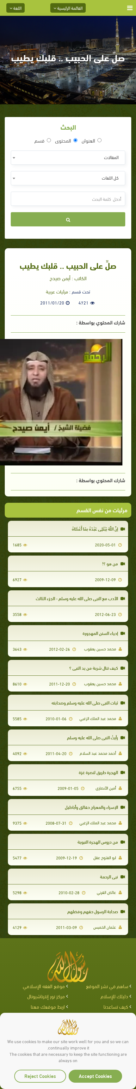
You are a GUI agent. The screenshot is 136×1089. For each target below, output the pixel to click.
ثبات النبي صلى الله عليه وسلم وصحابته (85, 702)
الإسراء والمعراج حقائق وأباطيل (92, 806)
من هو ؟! (110, 563)
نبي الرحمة (109, 876)
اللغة (17, 7)
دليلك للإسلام (114, 996)
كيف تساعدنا (115, 1006)
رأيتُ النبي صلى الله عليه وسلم (93, 737)
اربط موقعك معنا (48, 1006)
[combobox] (68, 158)
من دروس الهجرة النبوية (98, 841)
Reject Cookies (40, 1075)
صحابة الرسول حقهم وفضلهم (93, 911)
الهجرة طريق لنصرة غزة (99, 772)
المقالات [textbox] (111, 157)
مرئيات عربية (57, 291)
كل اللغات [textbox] (110, 177)
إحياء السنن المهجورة (101, 633)
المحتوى (63, 140)
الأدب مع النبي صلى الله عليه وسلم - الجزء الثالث (77, 598)
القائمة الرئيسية (69, 7)
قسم (39, 140)
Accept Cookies (95, 1075)
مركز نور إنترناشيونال (46, 996)
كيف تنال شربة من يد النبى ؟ (94, 667)
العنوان (88, 140)
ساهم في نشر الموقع (107, 985)
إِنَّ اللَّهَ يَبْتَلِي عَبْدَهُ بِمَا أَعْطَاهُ (95, 528)
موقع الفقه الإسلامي (44, 985)
